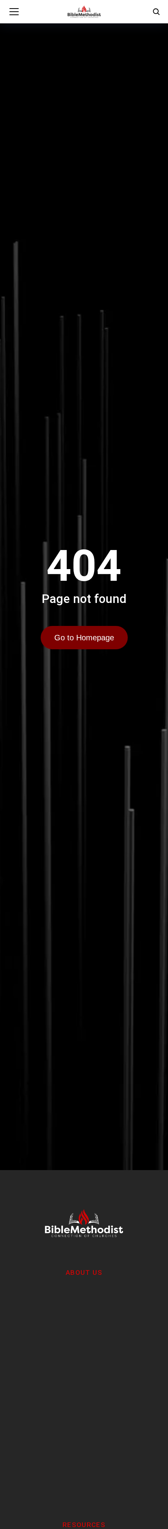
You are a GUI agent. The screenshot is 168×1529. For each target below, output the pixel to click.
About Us (84, 1272)
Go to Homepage (84, 637)
